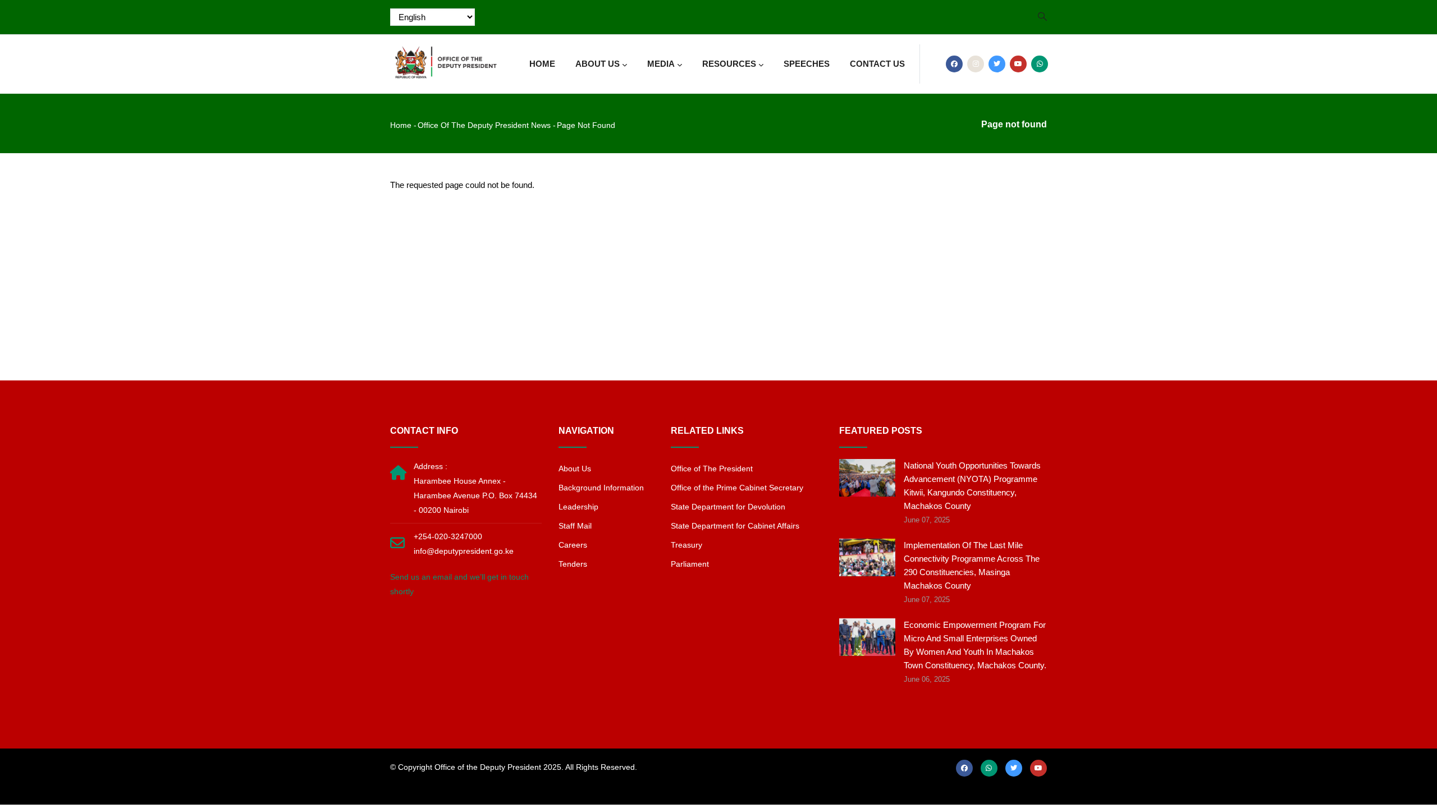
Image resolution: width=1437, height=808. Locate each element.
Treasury (686, 544)
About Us (575, 468)
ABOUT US (597, 63)
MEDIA (661, 63)
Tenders (573, 563)
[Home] (446, 60)
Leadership (578, 506)
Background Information (601, 487)
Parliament (690, 563)
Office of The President (712, 468)
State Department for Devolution (728, 506)
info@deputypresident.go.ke (464, 551)
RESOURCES (729, 63)
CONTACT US (877, 63)
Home (400, 125)
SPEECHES (807, 63)
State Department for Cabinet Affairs (735, 525)
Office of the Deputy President (487, 767)
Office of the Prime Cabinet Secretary (737, 487)
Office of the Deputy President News (484, 125)
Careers (573, 544)
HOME (542, 63)
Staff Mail (575, 525)
